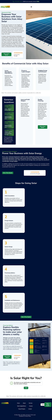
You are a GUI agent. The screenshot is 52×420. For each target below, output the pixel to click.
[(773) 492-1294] (13, 1)
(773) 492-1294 (18, 1)
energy (28, 109)
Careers (31, 406)
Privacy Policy (28, 416)
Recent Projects (21, 409)
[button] (31, 7)
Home (18, 403)
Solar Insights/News (21, 406)
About (24, 403)
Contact (30, 409)
